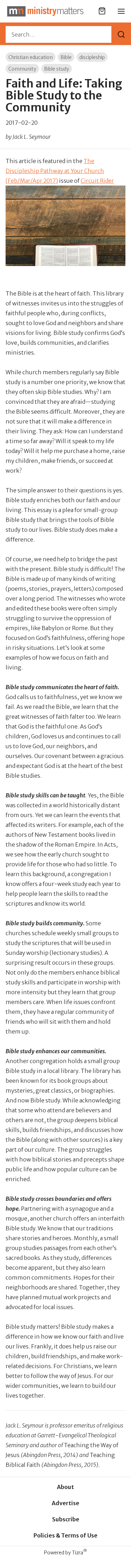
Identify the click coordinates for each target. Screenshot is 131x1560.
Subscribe (65, 1519)
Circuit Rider (97, 180)
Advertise (65, 1503)
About (65, 1486)
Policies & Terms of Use (65, 1535)
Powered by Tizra (65, 1552)
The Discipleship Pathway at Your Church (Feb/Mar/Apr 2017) (55, 170)
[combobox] (58, 34)
